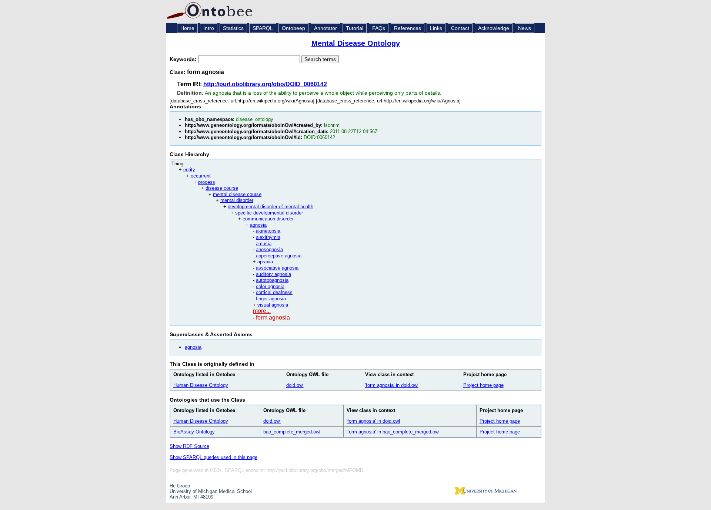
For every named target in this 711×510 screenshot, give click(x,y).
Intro (208, 28)
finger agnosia (271, 298)
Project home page (483, 385)
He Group (180, 486)
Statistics (233, 28)
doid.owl (295, 385)
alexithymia (268, 237)
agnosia (258, 225)
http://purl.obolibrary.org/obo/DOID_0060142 (265, 84)
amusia (263, 243)
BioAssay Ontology (194, 432)
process (206, 182)
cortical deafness (274, 292)
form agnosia (273, 317)
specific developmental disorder (269, 213)
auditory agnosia (273, 274)
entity (189, 169)
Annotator (325, 28)
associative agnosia (277, 268)
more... (262, 311)
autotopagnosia (272, 280)
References (407, 28)
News (524, 28)
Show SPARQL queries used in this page (213, 457)
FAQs (378, 28)
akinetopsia (268, 231)
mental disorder (236, 200)
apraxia (265, 261)
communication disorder (268, 219)
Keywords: (184, 59)
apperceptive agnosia (278, 256)
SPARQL (263, 28)
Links (436, 28)
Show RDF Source (189, 446)
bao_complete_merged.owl (291, 432)
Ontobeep (293, 28)
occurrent (201, 176)
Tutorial (354, 28)
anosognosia (269, 249)
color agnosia (270, 286)
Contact (460, 28)
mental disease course (237, 194)
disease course (222, 188)
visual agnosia (272, 305)
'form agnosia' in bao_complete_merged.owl (393, 432)
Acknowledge (493, 28)
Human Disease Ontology (200, 385)
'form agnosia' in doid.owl (391, 385)
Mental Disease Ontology (355, 43)
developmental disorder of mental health (270, 206)
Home (187, 28)
